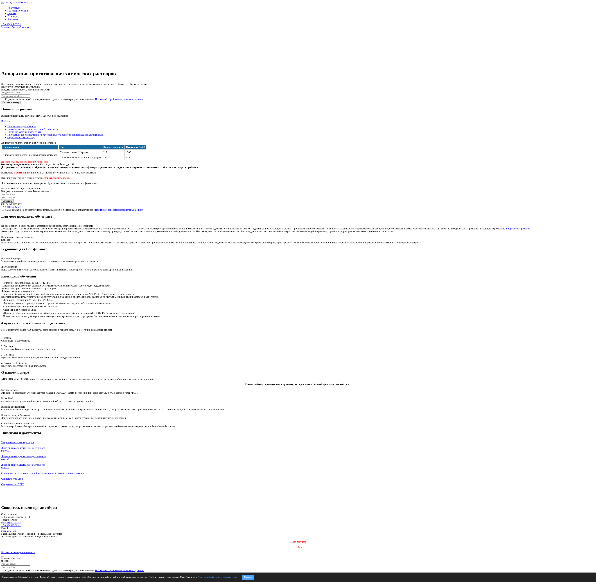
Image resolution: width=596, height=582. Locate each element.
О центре (12, 16)
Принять (248, 577)
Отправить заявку (10, 102)
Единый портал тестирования (514, 228)
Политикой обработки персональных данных (119, 99)
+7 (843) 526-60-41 (11, 525)
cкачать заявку (22, 172)
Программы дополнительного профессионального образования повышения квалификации (55, 134)
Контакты (12, 19)
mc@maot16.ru (8, 531)
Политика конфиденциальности (18, 552)
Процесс (11, 13)
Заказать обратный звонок (15, 27)
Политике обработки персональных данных (218, 577)
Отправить (7, 201)
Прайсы (298, 547)
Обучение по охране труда (21, 137)
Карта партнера (298, 541)
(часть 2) (23, 457)
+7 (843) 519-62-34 (11, 522)
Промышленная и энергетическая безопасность (32, 129)
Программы (13, 8)
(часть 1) (23, 449)
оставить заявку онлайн (55, 178)
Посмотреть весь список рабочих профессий (24, 161)
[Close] (2, 556)
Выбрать (5, 121)
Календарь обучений (18, 10)
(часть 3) (23, 466)
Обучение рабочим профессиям (24, 132)
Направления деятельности (21, 126)
